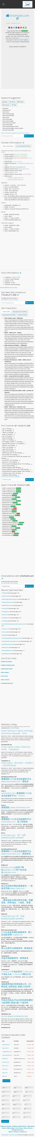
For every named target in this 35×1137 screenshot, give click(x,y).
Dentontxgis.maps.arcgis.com (10, 599)
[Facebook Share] (9, 27)
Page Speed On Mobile (9, 315)
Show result (29, 136)
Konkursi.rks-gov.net (7, 602)
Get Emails (30, 586)
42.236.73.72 (5, 629)
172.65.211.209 (15, 277)
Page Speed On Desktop (20, 311)
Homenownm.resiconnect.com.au (11, 641)
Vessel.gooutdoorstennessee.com (11, 638)
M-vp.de (4, 608)
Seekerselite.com (7, 605)
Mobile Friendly (22, 315)
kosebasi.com (5, 1062)
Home (8, 23)
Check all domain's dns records (8, 287)
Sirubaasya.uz (6, 611)
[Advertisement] (17, 65)
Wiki (15, 105)
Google (21, 102)
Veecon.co (5, 614)
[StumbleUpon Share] (21, 27)
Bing (5, 102)
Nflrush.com (5, 647)
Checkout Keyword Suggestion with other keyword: (15, 133)
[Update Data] (23, 142)
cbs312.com (5, 1065)
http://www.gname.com (18, 167)
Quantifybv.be (6, 653)
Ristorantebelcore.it (7, 650)
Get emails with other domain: (9, 583)
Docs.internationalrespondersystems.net (13, 624)
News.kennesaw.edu (7, 644)
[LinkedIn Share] (16, 27)
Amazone (6, 105)
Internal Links (6, 311)
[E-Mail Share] (26, 27)
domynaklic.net (6, 1044)
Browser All (6, 1080)
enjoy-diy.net (5, 1048)
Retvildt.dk (5, 593)
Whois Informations (8, 146)
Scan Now (30, 302)
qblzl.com (4, 1076)
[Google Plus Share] (12, 27)
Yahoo (13, 102)
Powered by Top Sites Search (9, 1135)
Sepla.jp (4, 635)
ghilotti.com (5, 1058)
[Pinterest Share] (19, 27)
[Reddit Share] (23, 27)
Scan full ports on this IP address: (10, 476)
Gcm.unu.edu (5, 632)
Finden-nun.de (6, 596)
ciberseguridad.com (7, 1055)
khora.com (4, 1069)
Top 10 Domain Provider (23, 146)
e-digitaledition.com (7, 1051)
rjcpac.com (4, 1072)
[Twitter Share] (14, 27)
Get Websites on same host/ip (9, 299)
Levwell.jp (4, 621)
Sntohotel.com (15, 23)
